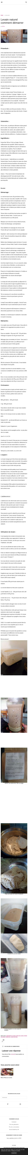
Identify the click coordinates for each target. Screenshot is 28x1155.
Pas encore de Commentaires (12, 1046)
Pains (2, 15)
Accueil (14, 1145)
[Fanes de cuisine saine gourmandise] (14, 7)
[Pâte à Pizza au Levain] (7, 1072)
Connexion (14, 1121)
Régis (3, 26)
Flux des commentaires (14, 1127)
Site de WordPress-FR (14, 1129)
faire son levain (20, 1035)
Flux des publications (14, 1124)
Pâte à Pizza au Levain (6, 1077)
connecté (13, 1054)
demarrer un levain (11, 1035)
